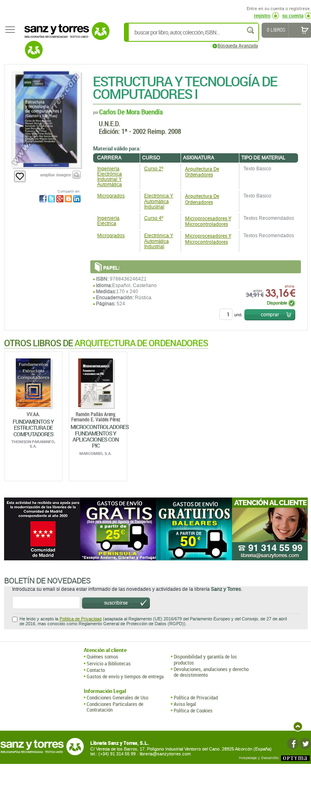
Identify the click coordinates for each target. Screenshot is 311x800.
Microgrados (111, 196)
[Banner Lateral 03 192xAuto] (270, 529)
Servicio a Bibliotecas (109, 663)
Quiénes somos (102, 656)
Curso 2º (153, 169)
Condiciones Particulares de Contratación (115, 707)
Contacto (96, 670)
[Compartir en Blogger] (68, 198)
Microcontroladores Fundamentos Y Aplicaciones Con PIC (99, 436)
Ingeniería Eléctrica (108, 220)
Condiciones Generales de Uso (117, 697)
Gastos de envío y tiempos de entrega (125, 676)
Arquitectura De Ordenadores (202, 171)
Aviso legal (185, 704)
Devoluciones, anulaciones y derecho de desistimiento (211, 672)
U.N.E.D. (109, 123)
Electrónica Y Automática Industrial (158, 201)
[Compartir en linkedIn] (77, 198)
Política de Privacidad (81, 619)
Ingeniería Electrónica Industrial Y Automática (109, 177)
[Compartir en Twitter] (51, 198)
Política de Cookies (193, 710)
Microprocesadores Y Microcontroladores (208, 221)
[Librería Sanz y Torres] (64, 35)
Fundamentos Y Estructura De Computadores (33, 428)
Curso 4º (153, 218)
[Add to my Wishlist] (20, 176)
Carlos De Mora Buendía (131, 111)
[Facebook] (292, 743)
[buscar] (251, 30)
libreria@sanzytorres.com (165, 754)
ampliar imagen (55, 175)
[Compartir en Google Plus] (60, 198)
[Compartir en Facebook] (43, 198)
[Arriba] (298, 726)
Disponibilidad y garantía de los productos (205, 659)
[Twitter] (305, 743)
